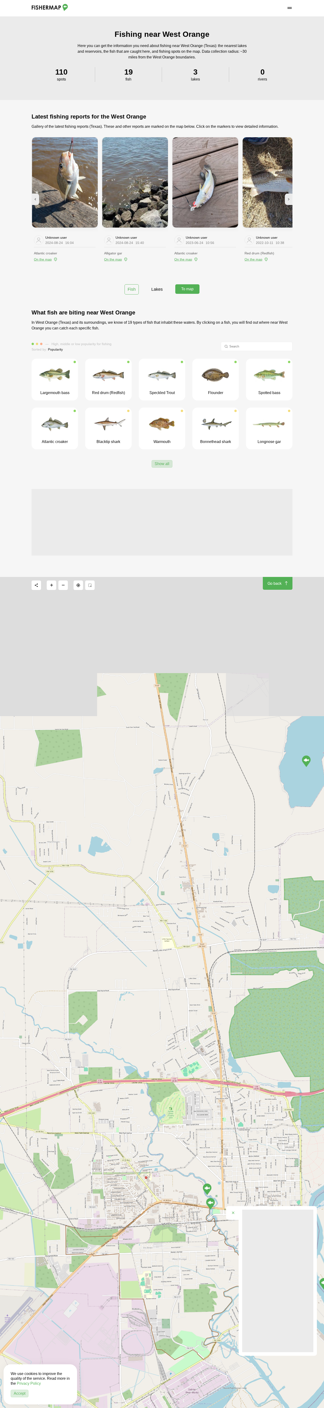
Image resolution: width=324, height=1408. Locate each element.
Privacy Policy (29, 1383)
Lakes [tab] (157, 289)
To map (187, 289)
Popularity (55, 349)
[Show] (207, 1189)
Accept (19, 1393)
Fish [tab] (132, 289)
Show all (162, 464)
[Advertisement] (162, 522)
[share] (36, 585)
